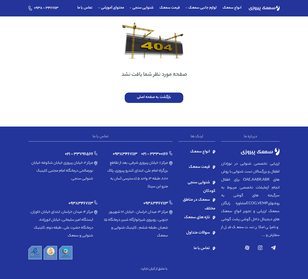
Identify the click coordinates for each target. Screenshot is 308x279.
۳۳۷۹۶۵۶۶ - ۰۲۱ (79, 154)
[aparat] (247, 247)
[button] (201, 8)
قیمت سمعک (199, 167)
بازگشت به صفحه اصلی (154, 97)
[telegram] (273, 247)
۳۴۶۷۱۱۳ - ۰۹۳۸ (46, 8)
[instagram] (260, 247)
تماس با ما (202, 248)
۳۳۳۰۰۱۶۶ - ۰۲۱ (154, 154)
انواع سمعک (200, 152)
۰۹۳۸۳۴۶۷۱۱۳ (125, 154)
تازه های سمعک (197, 217)
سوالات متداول (198, 233)
